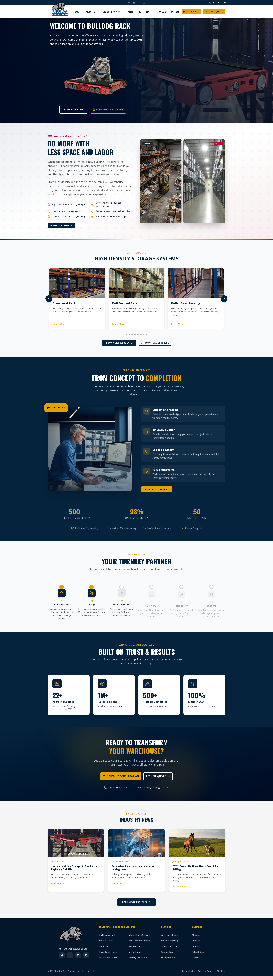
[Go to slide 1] (126, 334)
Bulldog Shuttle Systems (139, 935)
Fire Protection (168, 957)
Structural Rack (106, 940)
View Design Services (155, 489)
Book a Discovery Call (119, 342)
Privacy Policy (188, 971)
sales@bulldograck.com (156, 787)
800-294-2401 (123, 787)
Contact (175, 11)
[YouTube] (139, 3)
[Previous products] (49, 298)
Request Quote (214, 11)
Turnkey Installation (170, 946)
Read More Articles (134, 902)
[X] (144, 3)
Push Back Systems (108, 952)
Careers (162, 11)
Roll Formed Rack (107, 935)
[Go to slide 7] (143, 334)
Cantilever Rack (135, 946)
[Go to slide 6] (141, 334)
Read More (56, 883)
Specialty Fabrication (137, 957)
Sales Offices (198, 952)
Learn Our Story (59, 225)
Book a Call (193, 11)
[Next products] (224, 298)
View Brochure (73, 109)
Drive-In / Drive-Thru (108, 957)
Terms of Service (206, 971)
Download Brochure (157, 342)
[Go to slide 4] (135, 334)
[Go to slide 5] (138, 334)
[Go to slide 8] (146, 334)
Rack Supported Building (139, 940)
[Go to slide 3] (132, 334)
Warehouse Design (170, 935)
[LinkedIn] (134, 3)
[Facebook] (129, 3)
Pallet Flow (104, 946)
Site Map (221, 971)
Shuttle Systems (133, 11)
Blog (148, 11)
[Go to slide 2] (129, 334)
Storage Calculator (110, 109)
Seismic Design (168, 952)
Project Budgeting (169, 940)
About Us (196, 935)
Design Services (110, 11)
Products (90, 11)
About (77, 11)
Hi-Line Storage (135, 952)
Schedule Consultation (123, 776)
